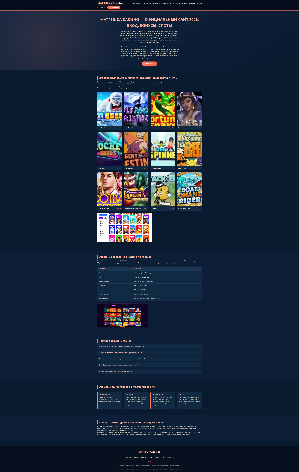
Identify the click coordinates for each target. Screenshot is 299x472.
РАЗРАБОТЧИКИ (157, 3)
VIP (174, 457)
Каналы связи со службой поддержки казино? (115, 371)
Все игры (151, 457)
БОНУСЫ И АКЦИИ (175, 3)
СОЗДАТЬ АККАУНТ (114, 7)
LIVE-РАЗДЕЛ (184, 3)
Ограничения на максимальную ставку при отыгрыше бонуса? (122, 359)
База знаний (127, 457)
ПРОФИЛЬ (101, 7)
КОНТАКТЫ (192, 3)
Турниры (135, 457)
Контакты (168, 457)
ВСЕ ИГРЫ (165, 3)
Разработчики (143, 457)
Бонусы (158, 457)
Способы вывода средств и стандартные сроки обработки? (120, 353)
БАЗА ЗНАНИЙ (137, 3)
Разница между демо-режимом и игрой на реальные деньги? (121, 346)
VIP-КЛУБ (199, 3)
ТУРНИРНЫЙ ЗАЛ (146, 3)
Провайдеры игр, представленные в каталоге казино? (118, 365)
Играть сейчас (149, 63)
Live (163, 457)
